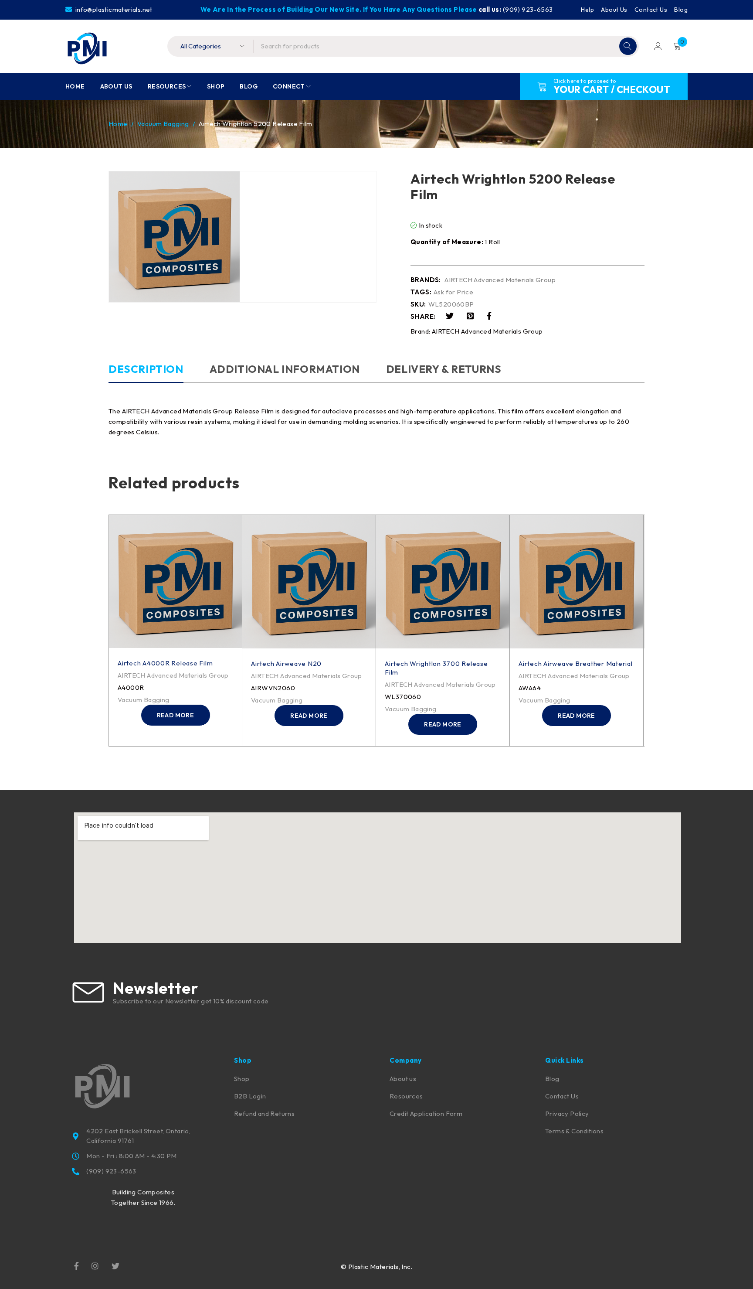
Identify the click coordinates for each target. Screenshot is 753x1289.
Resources (406, 1096)
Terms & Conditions (574, 1131)
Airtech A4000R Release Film (165, 663)
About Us (614, 10)
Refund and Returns (264, 1113)
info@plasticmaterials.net (113, 9)
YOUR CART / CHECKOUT (611, 89)
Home (118, 123)
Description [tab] (146, 369)
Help (587, 10)
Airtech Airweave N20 (286, 663)
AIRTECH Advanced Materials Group (500, 280)
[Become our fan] (76, 1265)
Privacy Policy (567, 1113)
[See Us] (95, 1265)
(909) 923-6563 (528, 9)
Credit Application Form (426, 1113)
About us (403, 1078)
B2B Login (250, 1096)
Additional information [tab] (285, 369)
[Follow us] (115, 1265)
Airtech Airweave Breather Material (576, 663)
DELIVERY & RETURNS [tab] (444, 369)
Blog (681, 10)
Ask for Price (453, 292)
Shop (242, 1078)
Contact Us (650, 10)
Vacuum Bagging (163, 123)
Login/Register (658, 46)
